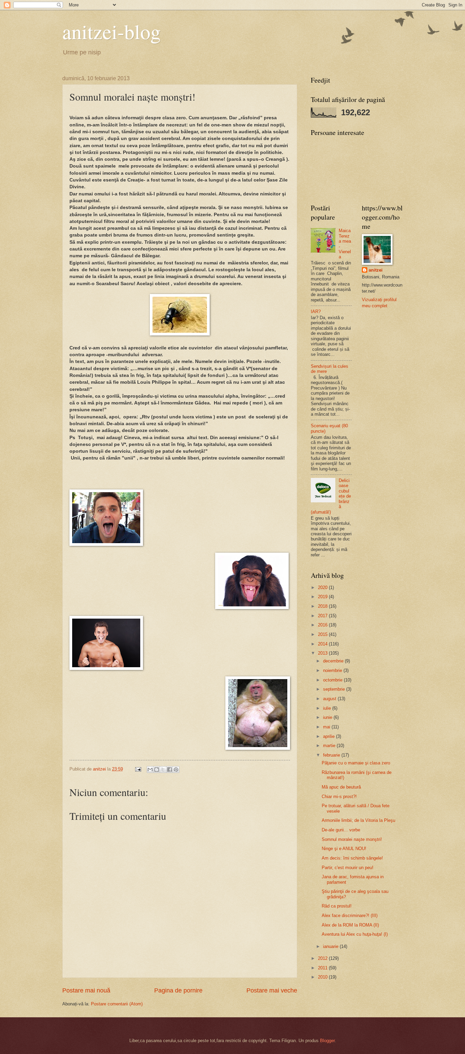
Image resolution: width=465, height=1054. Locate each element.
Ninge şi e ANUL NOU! (344, 848)
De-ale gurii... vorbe (341, 829)
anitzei (376, 270)
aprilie (329, 736)
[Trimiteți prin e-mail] (150, 769)
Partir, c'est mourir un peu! (347, 867)
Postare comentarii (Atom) (117, 1003)
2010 (323, 977)
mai (327, 726)
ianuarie (331, 946)
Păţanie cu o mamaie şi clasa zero (356, 762)
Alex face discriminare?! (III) (350, 915)
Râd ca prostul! (337, 906)
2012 (323, 958)
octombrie (333, 679)
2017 (323, 615)
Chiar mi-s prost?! (339, 796)
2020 (323, 587)
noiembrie (333, 670)
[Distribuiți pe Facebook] (169, 769)
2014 (323, 643)
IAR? (316, 311)
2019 (323, 596)
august (330, 698)
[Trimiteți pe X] (163, 769)
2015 (323, 634)
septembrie (334, 689)
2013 (323, 653)
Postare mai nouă (86, 990)
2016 (323, 624)
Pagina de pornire (178, 990)
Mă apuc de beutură (341, 787)
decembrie (334, 660)
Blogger (327, 1040)
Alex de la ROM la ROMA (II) (350, 925)
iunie (328, 717)
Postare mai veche (271, 990)
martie (330, 745)
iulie (327, 708)
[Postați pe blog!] (156, 769)
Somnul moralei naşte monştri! (352, 839)
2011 (323, 967)
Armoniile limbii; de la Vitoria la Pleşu (358, 820)
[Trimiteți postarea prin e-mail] (138, 769)
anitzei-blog (111, 31)
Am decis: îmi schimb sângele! (352, 858)
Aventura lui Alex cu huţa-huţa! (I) (355, 934)
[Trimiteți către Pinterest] (176, 769)
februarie (332, 755)
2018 (323, 606)
